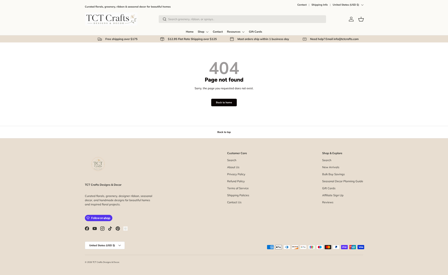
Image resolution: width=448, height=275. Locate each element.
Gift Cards (255, 32)
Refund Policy (236, 181)
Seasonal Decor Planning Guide (342, 181)
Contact (302, 4)
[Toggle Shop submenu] (207, 32)
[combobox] (242, 19)
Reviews (327, 202)
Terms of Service (238, 188)
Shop (201, 32)
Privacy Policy (236, 174)
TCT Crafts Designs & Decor (106, 262)
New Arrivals (330, 167)
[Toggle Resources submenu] (243, 32)
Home (190, 32)
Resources (233, 32)
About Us (233, 167)
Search (231, 160)
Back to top (224, 132)
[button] (361, 19)
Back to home (224, 102)
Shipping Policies (238, 195)
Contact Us (234, 202)
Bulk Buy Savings (333, 174)
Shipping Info (320, 4)
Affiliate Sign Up (333, 195)
